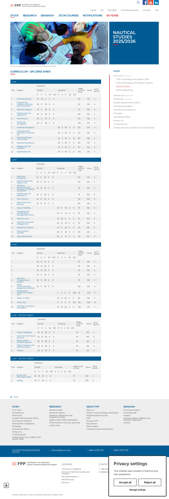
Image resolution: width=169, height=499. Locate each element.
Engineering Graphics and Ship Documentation (25, 104)
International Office (20, 429)
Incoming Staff (129, 413)
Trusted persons (19, 434)
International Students (22, 421)
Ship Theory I (22, 118)
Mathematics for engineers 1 (24, 114)
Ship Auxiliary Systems (23, 232)
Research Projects (57, 413)
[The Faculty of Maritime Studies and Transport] (28, 4)
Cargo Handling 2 (24, 332)
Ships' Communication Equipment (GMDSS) (26, 286)
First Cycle (31, 66)
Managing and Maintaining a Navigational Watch (25, 213)
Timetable (112, 10)
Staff (88, 418)
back (16, 397)
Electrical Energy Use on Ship (24, 138)
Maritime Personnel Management (25, 223)
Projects (127, 415)
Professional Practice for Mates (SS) (25, 293)
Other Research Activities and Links (64, 423)
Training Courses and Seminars (99, 429)
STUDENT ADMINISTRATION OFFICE (26, 451)
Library (93, 10)
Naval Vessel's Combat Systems (24, 341)
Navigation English (25, 227)
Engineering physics (25, 143)
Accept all (125, 482)
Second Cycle (18, 413)
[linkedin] (156, 2)
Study (23, 66)
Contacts (147, 10)
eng (18, 66)
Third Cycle (17, 415)
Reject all (149, 482)
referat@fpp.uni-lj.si (61, 450)
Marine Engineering (124, 90)
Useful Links (54, 425)
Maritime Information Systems (26, 337)
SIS (102, 10)
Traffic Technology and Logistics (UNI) (132, 79)
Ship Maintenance (24, 236)
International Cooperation (23, 424)
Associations (91, 424)
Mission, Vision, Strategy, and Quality (102, 413)
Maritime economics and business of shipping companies (26, 188)
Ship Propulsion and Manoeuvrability (25, 346)
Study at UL (17, 432)
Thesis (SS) (21, 302)
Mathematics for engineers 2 (24, 195)
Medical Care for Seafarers (24, 147)
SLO (157, 10)
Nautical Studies (123, 86)
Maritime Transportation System (23, 280)
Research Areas (55, 410)
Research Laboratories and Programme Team (60, 416)
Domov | (13, 66)
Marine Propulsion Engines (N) (25, 182)
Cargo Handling (24, 208)
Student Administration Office (25, 418)
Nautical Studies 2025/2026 (46, 66)
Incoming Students (130, 10)
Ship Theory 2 (23, 199)
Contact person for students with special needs (26, 438)
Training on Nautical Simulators (25, 307)
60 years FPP (92, 421)
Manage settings (137, 490)
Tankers (20, 350)
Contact (126, 423)
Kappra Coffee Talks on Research (63, 420)
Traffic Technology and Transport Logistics (134, 83)
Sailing (20, 380)
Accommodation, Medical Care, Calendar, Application (137, 419)
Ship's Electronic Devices (24, 203)
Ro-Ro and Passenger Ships (24, 376)
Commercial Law (24, 99)
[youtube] (150, 2)
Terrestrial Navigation (21, 123)
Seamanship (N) (24, 152)
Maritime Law (23, 219)
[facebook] (145, 2)
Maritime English (24, 109)
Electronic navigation (21, 177)
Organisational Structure (97, 415)
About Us (90, 410)
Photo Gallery (92, 426)
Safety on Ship (23, 298)
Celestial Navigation (25, 127)
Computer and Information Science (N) (25, 133)
